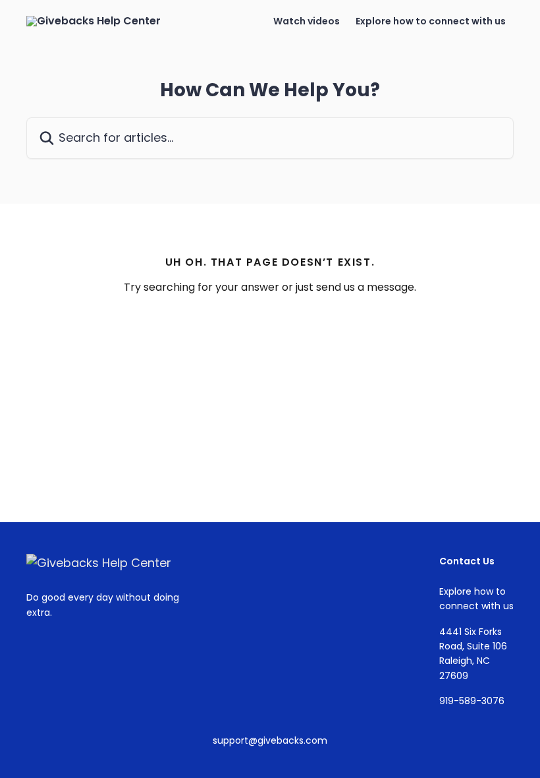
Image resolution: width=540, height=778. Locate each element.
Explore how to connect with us (431, 21)
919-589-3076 (471, 700)
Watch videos (306, 21)
